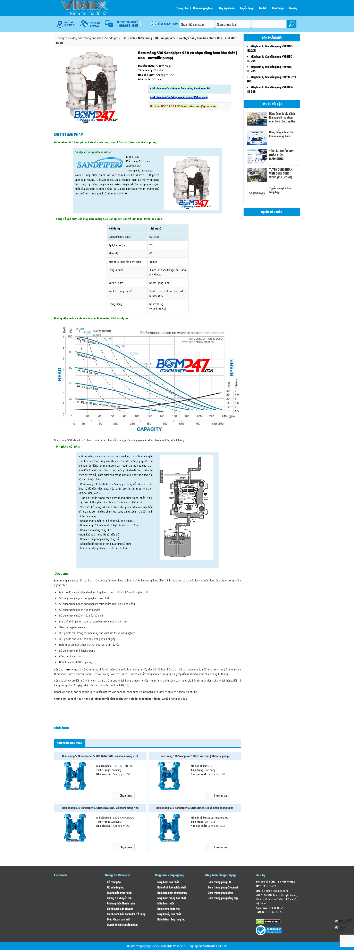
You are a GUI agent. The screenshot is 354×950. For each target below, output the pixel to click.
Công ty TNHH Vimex (66, 669)
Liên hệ (293, 8)
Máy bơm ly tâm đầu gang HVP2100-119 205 (270, 69)
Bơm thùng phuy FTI (219, 882)
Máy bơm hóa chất (168, 882)
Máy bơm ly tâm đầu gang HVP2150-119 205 (270, 58)
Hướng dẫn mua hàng (119, 893)
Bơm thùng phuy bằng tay (223, 898)
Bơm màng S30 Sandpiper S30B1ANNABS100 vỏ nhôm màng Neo (100, 808)
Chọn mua (125, 795)
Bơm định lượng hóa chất (171, 887)
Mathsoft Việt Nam (215, 946)
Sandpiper (111, 38)
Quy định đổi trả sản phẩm (122, 925)
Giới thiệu (278, 8)
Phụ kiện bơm (227, 8)
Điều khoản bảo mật (118, 919)
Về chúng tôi (114, 882)
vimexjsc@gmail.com (276, 891)
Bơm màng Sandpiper (66, 580)
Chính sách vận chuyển (120, 909)
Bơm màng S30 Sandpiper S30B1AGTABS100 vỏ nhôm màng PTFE (100, 756)
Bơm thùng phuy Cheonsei (223, 887)
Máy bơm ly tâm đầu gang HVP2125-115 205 (270, 89)
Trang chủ (182, 8)
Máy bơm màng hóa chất (87, 38)
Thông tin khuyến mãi (119, 898)
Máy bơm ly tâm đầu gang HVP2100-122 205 (270, 48)
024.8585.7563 (278, 908)
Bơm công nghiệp (203, 8)
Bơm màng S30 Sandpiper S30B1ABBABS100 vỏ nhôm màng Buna (194, 808)
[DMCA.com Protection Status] (268, 923)
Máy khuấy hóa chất (169, 914)
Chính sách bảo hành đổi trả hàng (126, 914)
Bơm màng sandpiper (93, 456)
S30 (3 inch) (128, 38)
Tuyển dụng (246, 8)
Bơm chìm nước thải (168, 909)
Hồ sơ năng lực (115, 887)
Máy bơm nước (165, 903)
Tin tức (263, 8)
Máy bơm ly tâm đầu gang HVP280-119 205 (271, 79)
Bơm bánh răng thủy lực (171, 919)
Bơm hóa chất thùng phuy (172, 893)
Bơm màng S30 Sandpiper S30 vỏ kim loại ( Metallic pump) (195, 756)
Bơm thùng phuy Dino (220, 893)
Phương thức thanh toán (121, 903)
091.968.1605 (274, 912)
